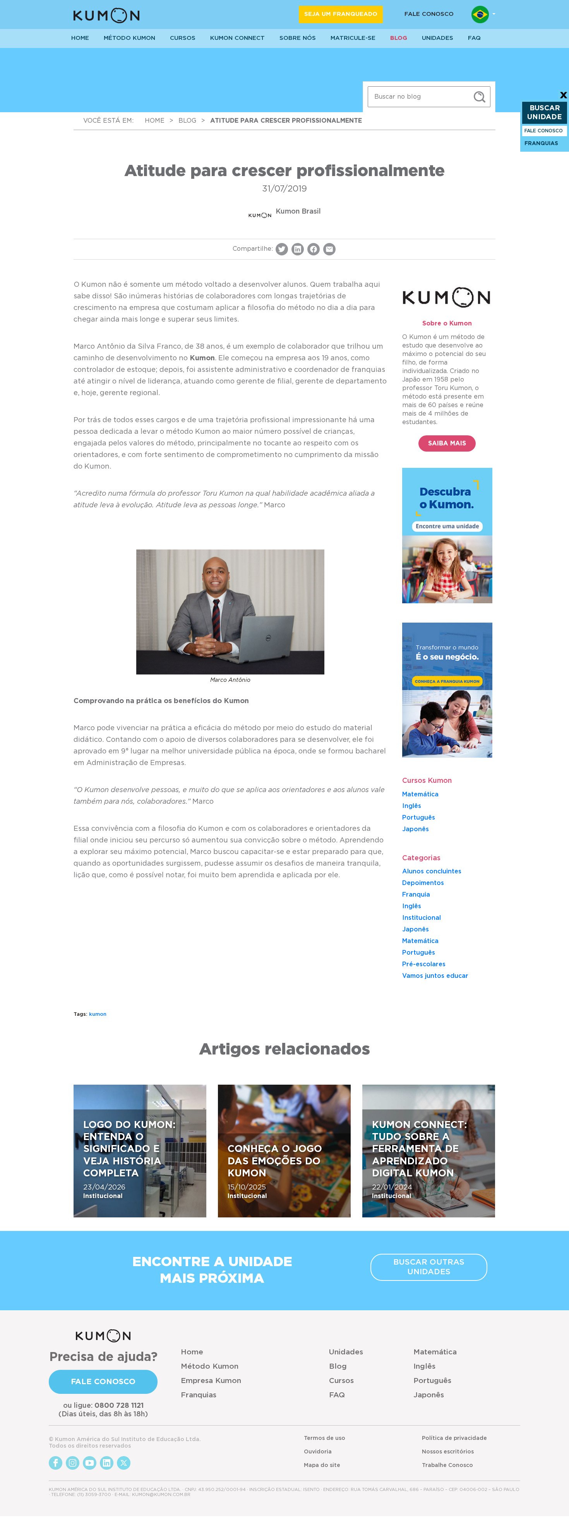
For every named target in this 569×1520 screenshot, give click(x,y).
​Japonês (415, 829)
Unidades (346, 1352)
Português (418, 818)
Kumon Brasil (298, 211)
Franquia (416, 895)
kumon (97, 1014)
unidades (437, 38)
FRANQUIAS (541, 143)
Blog (398, 38)
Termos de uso (324, 1438)
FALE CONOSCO (543, 130)
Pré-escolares (424, 964)
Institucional (421, 918)
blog (187, 121)
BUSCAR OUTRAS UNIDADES (428, 1267)
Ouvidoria (318, 1452)
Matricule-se (353, 38)
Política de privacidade (454, 1438)
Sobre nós (297, 38)
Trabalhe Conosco (447, 1465)
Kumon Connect (237, 38)
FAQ (337, 1395)
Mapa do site (322, 1465)
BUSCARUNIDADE (544, 113)
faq (474, 38)
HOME (80, 38)
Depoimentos (423, 883)
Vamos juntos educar (435, 976)
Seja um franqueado (340, 14)
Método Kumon (129, 38)
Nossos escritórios (448, 1452)
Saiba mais (447, 443)
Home (192, 1352)
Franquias (198, 1395)
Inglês (411, 806)
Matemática (420, 794)
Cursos (182, 38)
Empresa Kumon (211, 1381)
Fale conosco (429, 14)
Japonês (415, 929)
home (155, 121)
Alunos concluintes (431, 871)
